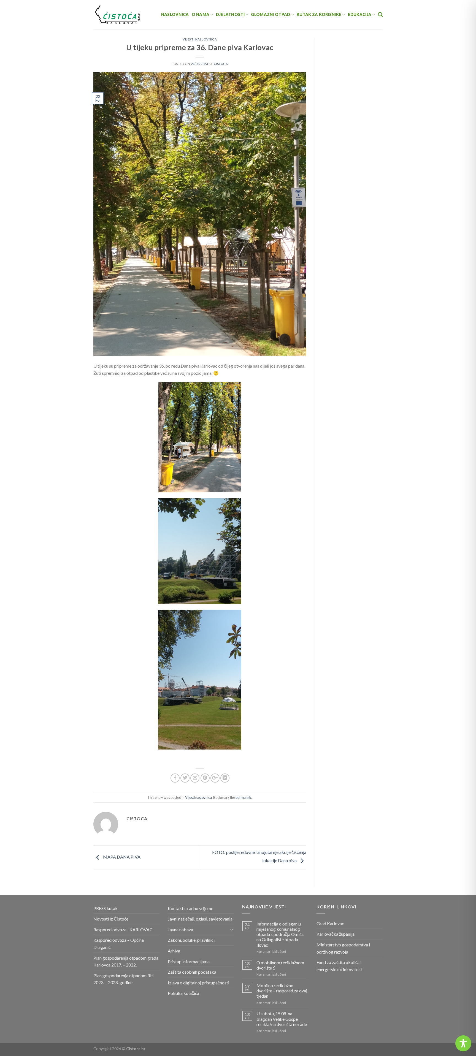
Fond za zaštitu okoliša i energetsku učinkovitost (339, 966)
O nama (201, 14)
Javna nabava (180, 929)
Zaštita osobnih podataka (192, 971)
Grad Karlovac (330, 923)
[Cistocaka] (117, 15)
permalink (243, 797)
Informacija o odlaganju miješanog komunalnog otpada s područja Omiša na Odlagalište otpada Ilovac (280, 934)
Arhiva (174, 950)
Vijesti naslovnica (200, 39)
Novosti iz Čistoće (110, 918)
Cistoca (221, 64)
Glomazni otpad (270, 14)
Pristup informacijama (189, 961)
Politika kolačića (183, 993)
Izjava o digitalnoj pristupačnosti (198, 982)
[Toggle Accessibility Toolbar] (463, 1043)
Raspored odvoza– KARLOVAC (123, 929)
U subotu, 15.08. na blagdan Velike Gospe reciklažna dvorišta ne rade (281, 1019)
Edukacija (360, 14)
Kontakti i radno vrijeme (190, 908)
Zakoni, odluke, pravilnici (191, 940)
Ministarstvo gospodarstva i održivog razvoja (343, 948)
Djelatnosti (230, 14)
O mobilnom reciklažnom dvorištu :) (280, 965)
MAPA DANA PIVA (121, 857)
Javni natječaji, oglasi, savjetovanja (200, 918)
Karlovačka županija (336, 933)
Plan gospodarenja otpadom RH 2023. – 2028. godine (123, 979)
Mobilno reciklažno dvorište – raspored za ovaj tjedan (281, 990)
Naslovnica (175, 14)
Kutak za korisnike (319, 14)
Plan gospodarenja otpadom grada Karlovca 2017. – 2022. (125, 961)
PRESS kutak (105, 908)
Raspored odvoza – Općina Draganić (118, 943)
